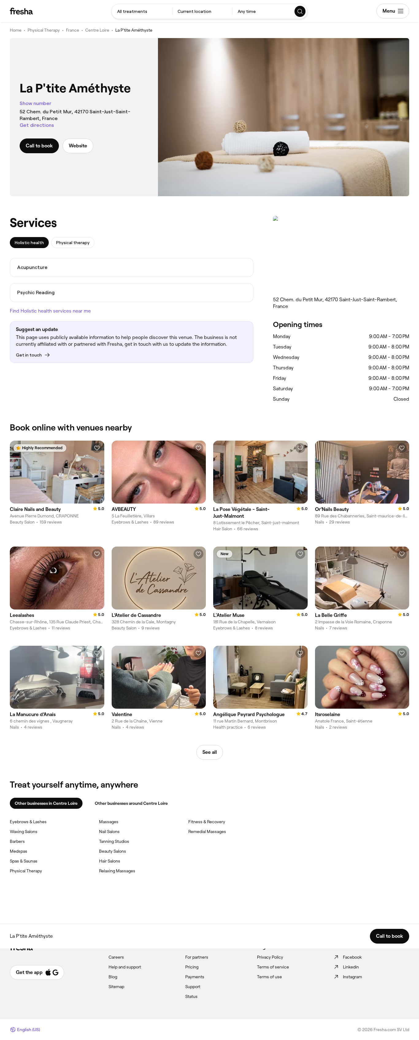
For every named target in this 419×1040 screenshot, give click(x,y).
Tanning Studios (114, 841)
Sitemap (116, 986)
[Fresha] (21, 11)
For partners (196, 957)
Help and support (125, 966)
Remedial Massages (207, 831)
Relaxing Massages (117, 870)
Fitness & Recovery (206, 821)
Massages (108, 821)
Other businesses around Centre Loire (131, 803)
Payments (194, 976)
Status (191, 996)
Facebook (352, 957)
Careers (116, 957)
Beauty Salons (112, 851)
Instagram (352, 976)
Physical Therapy (44, 30)
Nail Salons (109, 831)
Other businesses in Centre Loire (46, 803)
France (72, 30)
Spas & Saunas (23, 861)
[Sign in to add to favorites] (97, 448)
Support (192, 986)
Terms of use (269, 976)
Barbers (17, 841)
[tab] (29, 242)
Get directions (37, 125)
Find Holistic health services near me (50, 311)
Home (15, 30)
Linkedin (351, 966)
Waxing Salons (23, 831)
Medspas (18, 851)
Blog (113, 976)
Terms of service (273, 966)
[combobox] (142, 11)
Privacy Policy (270, 957)
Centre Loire (97, 30)
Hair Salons (109, 861)
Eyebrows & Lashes (28, 821)
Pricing (191, 966)
